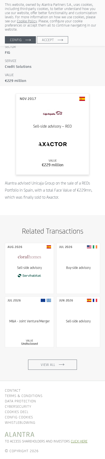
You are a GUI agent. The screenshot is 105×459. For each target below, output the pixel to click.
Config (16, 40)
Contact (13, 390)
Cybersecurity (18, 406)
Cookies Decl (17, 412)
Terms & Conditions (23, 396)
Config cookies (19, 417)
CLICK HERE (79, 441)
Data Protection (20, 401)
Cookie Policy (27, 21)
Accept (48, 40)
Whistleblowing (20, 422)
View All (48, 365)
